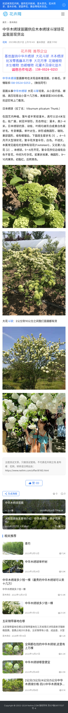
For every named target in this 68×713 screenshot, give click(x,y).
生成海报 (12, 493)
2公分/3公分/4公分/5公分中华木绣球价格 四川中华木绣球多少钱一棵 (45, 682)
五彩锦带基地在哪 (13, 621)
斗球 (36, 91)
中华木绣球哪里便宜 (37, 662)
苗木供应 (41, 42)
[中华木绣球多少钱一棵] (12, 607)
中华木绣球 (9, 78)
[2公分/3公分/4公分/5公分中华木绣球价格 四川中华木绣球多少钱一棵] (12, 685)
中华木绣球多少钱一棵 (39, 603)
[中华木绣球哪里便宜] (12, 666)
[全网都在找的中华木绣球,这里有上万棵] (12, 648)
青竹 (28, 543)
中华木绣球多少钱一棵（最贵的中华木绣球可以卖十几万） (33, 581)
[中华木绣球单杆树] (12, 566)
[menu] (62, 14)
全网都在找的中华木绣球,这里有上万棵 (45, 646)
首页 (4, 22)
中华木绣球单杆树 (36, 561)
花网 (4, 42)
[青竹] (12, 548)
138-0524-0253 (20, 82)
